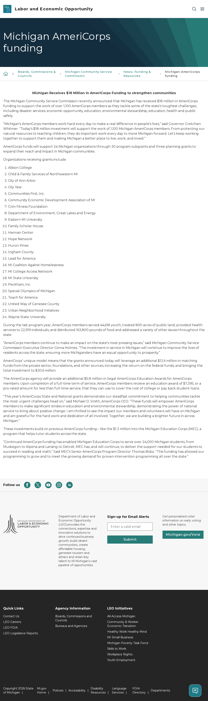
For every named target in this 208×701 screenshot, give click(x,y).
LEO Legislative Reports (20, 633)
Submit (130, 539)
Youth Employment (121, 660)
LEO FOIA (10, 627)
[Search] (194, 9)
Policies (58, 690)
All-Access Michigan (121, 616)
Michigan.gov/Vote (183, 535)
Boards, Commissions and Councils (73, 618)
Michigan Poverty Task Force (127, 643)
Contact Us (11, 616)
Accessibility (77, 690)
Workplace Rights (119, 654)
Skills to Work (116, 648)
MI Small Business (120, 637)
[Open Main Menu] (202, 9)
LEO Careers (12, 622)
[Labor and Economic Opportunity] (5, 73)
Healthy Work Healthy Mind (127, 631)
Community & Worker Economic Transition (122, 624)
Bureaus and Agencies (71, 626)
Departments (160, 690)
